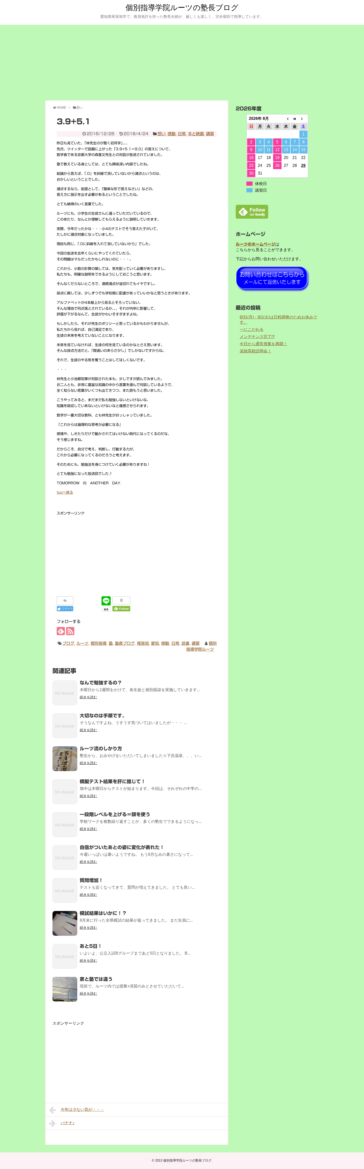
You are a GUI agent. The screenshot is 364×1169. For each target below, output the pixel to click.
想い (161, 134)
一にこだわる (251, 329)
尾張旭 (143, 643)
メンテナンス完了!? (257, 337)
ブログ (68, 643)
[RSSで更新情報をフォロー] (70, 631)
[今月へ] (295, 118)
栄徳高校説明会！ (255, 351)
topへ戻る (65, 492)
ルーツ (82, 643)
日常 (182, 134)
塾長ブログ (125, 643)
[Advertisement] (182, 62)
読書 (185, 643)
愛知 (155, 643)
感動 (172, 134)
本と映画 (196, 134)
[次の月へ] (303, 118)
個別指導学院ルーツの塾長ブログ (182, 7)
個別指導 (98, 643)
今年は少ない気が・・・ (82, 1109)
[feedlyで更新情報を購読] (61, 631)
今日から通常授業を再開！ (263, 344)
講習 (210, 134)
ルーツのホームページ (255, 244)
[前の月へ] (286, 118)
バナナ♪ (68, 1123)
